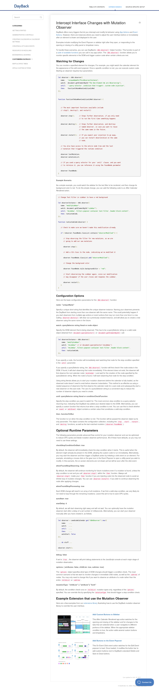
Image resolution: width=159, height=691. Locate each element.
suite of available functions (68, 52)
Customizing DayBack (21, 59)
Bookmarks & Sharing (21, 55)
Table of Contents (97, 7)
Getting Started (19, 30)
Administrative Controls (22, 35)
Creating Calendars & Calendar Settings (26, 40)
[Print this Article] (140, 22)
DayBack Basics (115, 7)
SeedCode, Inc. (124, 686)
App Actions (124, 32)
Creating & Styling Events (23, 46)
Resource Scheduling (21, 50)
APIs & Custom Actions (21, 68)
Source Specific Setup (135, 7)
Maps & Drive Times (20, 64)
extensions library (90, 603)
